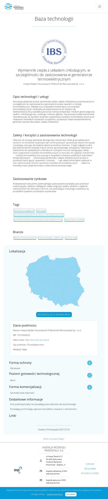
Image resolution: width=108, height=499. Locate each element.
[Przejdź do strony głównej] (15, 6)
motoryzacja (41, 210)
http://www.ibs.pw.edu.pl (37, 339)
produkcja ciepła (71, 238)
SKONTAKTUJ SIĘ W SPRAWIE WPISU (54, 314)
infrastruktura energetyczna (24, 210)
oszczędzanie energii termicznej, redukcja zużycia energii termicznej (38, 219)
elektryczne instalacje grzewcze (25, 238)
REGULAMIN (90, 468)
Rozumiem (71, 494)
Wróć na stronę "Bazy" (54, 438)
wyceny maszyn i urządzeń (74, 219)
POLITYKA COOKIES (90, 473)
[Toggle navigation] (100, 6)
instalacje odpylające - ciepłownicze (51, 238)
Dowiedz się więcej (55, 494)
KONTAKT (90, 464)
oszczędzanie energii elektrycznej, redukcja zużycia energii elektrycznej (39, 215)
